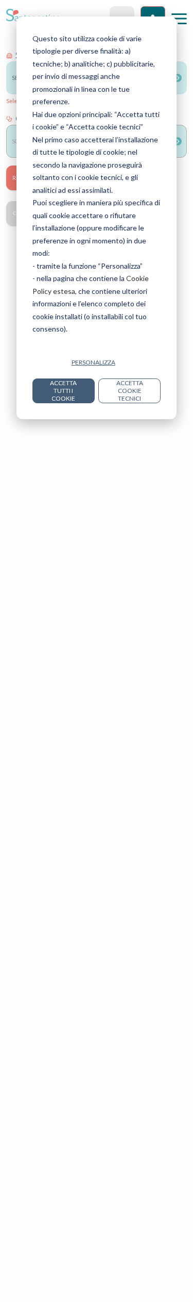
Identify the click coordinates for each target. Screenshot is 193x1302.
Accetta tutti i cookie (63, 390)
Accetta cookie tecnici (129, 390)
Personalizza (93, 362)
